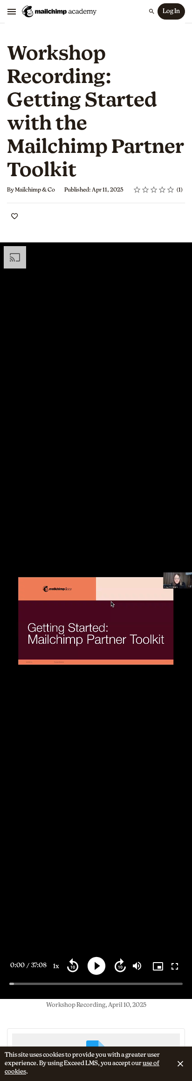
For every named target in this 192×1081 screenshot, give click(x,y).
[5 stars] (170, 190)
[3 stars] (154, 190)
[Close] (180, 1064)
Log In (171, 11)
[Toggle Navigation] (12, 11)
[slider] (96, 984)
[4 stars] (162, 190)
